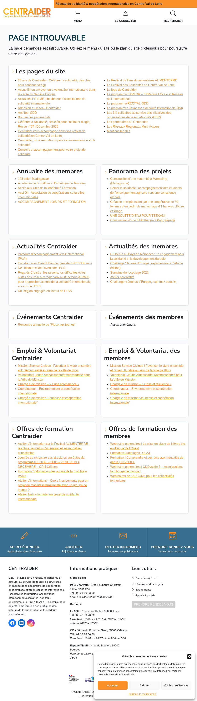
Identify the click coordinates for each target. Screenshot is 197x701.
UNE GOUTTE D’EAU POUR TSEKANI (137, 215)
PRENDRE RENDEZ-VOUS (153, 604)
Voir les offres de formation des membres (139, 488)
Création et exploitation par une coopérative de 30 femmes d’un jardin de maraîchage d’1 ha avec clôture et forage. (147, 206)
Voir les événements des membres (132, 332)
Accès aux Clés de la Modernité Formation (47, 188)
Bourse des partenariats (34, 117)
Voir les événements (29, 332)
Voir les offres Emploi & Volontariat (41, 410)
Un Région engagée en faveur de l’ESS (45, 291)
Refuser (144, 685)
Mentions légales (118, 131)
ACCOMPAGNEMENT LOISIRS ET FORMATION (52, 201)
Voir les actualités (28, 299)
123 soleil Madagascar (33, 178)
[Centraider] (27, 12)
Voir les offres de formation (36, 507)
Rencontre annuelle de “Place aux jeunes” (46, 324)
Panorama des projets (149, 584)
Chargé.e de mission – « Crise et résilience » (48, 384)
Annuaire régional (146, 578)
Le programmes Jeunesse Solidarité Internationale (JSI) (145, 108)
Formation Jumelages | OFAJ (130, 453)
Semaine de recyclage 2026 (129, 272)
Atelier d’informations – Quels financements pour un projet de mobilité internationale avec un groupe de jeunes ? (53, 485)
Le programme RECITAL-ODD (128, 103)
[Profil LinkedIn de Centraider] (21, 623)
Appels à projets (145, 595)
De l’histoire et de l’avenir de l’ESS (41, 268)
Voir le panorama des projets (128, 228)
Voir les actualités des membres (131, 290)
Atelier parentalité (122, 277)
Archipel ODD (27, 112)
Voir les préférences (176, 685)
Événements (143, 589)
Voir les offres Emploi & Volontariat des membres (144, 410)
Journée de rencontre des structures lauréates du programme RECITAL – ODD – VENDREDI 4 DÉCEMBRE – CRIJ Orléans (51, 462)
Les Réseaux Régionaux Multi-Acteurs (133, 126)
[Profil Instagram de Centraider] (31, 623)
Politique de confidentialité (142, 694)
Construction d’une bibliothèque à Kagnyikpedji (142, 220)
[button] (189, 656)
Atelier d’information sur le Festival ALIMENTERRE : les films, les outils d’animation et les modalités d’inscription (53, 448)
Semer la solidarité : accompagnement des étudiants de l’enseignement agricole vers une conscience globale (146, 192)
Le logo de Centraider (122, 89)
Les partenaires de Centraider (127, 122)
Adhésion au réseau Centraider (39, 108)
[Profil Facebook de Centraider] (12, 623)
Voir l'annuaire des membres (35, 210)
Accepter (112, 685)
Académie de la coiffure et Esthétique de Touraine (52, 183)
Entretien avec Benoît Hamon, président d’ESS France (55, 263)
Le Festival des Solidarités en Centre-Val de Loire (141, 85)
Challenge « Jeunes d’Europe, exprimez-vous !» (143, 281)
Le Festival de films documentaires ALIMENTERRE (142, 80)
